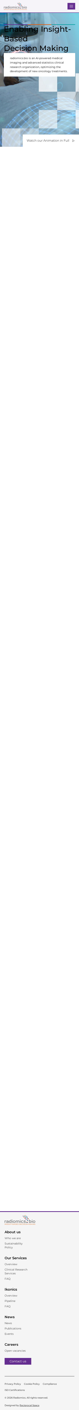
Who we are (13, 1238)
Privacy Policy (13, 1383)
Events (9, 1334)
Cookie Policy (32, 1383)
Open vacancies (15, 1350)
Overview (11, 1264)
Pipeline (10, 1301)
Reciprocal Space (29, 1405)
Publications (13, 1328)
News (8, 1323)
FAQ (8, 1278)
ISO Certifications (15, 1390)
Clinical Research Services (16, 1271)
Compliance (50, 1383)
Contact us (18, 1361)
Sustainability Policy (14, 1245)
